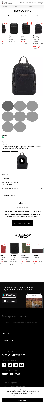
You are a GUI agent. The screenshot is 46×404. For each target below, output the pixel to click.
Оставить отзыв (22, 223)
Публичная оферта (9, 383)
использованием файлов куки (26, 395)
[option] (14, 32)
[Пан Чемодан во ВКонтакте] (10, 365)
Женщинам (24, 3)
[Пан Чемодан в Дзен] (15, 365)
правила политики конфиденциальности (25, 323)
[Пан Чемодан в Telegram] (4, 365)
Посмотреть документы (10, 151)
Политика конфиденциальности (14, 386)
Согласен (22, 400)
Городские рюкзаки (17, 6)
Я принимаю (21, 323)
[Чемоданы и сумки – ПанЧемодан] (7, 2)
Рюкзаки (4, 6)
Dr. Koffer (14, 259)
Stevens (29, 6)
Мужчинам (32, 3)
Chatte (25, 257)
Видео (22, 171)
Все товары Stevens (8, 193)
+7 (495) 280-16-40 (13, 354)
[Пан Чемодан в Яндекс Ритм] (21, 365)
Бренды (40, 3)
